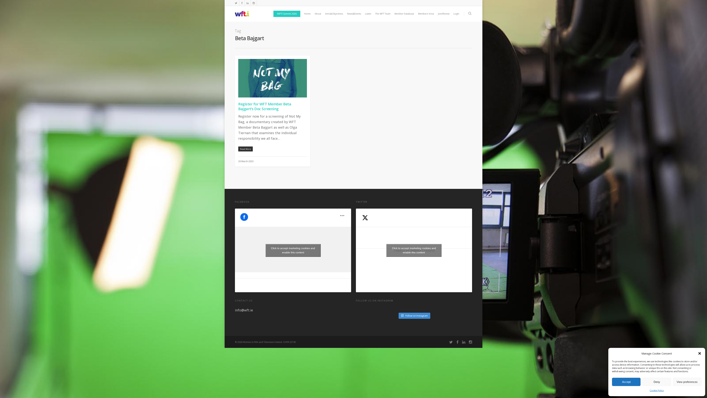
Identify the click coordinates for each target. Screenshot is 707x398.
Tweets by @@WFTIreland (414, 250)
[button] (699, 353)
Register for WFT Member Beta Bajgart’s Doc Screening (264, 106)
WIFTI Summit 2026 (287, 13)
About (318, 13)
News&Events (354, 13)
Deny (657, 381)
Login (456, 13)
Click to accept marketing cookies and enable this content (293, 250)
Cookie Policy (657, 390)
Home (307, 13)
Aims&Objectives (334, 13)
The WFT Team (383, 13)
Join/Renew (443, 13)
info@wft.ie (244, 310)
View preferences (687, 381)
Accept (626, 381)
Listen (368, 13)
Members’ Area (426, 13)
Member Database (404, 13)
